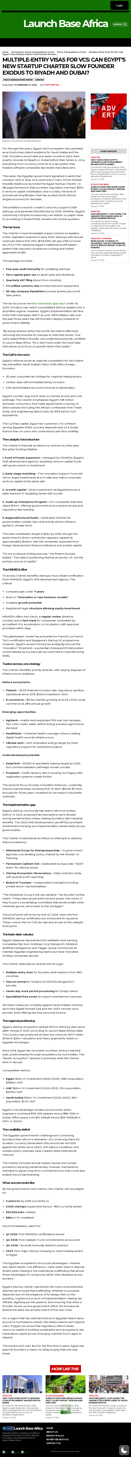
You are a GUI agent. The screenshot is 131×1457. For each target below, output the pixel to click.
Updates (39, 79)
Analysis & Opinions (101, 239)
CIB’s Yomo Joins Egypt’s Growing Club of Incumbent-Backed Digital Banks (107, 162)
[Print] (117, 85)
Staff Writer (51, 85)
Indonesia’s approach (51, 303)
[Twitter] (20, 5)
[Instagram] (7, 5)
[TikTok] (16, 5)
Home (5, 52)
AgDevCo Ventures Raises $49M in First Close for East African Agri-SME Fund (108, 189)
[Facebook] (3, 5)
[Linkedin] (12, 5)
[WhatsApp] (101, 85)
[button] (124, 1450)
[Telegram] (125, 85)
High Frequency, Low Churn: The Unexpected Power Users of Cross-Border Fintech (108, 216)
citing (81, 160)
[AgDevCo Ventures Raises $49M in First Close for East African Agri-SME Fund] (65, 1384)
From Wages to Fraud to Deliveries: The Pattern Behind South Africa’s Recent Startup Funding (108, 244)
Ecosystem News (100, 185)
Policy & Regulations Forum (71, 52)
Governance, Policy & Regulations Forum (32, 52)
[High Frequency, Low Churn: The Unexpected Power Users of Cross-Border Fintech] (109, 1384)
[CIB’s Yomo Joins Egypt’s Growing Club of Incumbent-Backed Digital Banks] (22, 1384)
